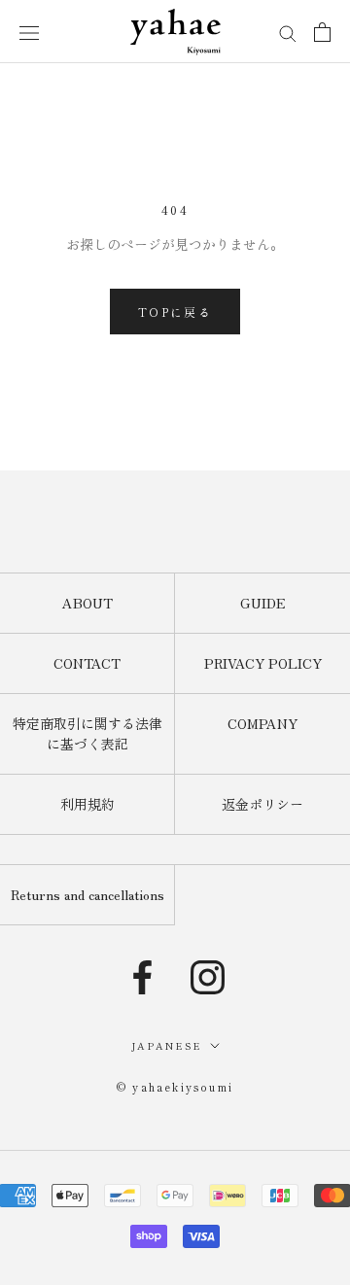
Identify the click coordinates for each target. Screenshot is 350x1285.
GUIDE (263, 602)
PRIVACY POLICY (263, 663)
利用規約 (87, 804)
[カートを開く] (322, 32)
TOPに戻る (175, 311)
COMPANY (263, 723)
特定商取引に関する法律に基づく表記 (87, 733)
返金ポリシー (262, 804)
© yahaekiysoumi (175, 1086)
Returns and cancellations (87, 894)
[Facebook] (142, 977)
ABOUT (87, 602)
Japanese (166, 1045)
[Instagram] (208, 977)
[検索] (288, 31)
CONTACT (87, 663)
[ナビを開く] (29, 31)
